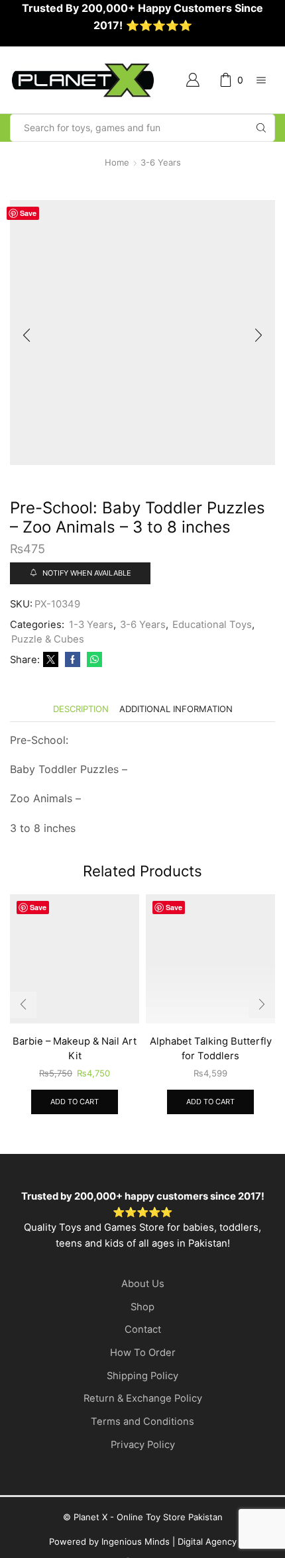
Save (28, 213)
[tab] (80, 709)
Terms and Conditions (142, 1422)
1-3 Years (91, 625)
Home (117, 162)
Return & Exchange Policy (143, 1398)
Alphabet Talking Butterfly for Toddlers (211, 1048)
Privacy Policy (143, 1445)
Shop (142, 1307)
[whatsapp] (93, 659)
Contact (143, 1329)
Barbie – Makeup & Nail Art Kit (75, 1048)
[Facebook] (73, 659)
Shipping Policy (142, 1376)
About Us (142, 1284)
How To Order (143, 1353)
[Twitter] (51, 659)
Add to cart (74, 1101)
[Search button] (261, 128)
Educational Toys (212, 625)
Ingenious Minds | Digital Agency (169, 1541)
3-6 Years (161, 162)
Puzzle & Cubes (47, 639)
